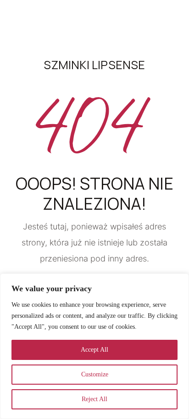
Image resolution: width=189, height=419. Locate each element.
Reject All (94, 399)
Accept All (94, 349)
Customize (94, 374)
